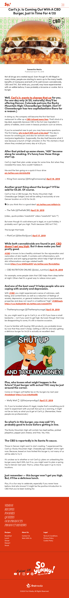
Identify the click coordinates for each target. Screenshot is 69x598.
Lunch (7, 538)
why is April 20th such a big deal (33, 132)
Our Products (14, 521)
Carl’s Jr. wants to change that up (31, 97)
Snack (7, 545)
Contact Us (26, 536)
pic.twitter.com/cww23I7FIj (39, 303)
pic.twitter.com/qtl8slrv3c (48, 204)
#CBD (7, 253)
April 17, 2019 (39, 235)
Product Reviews (15, 525)
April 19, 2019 (37, 210)
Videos (9, 505)
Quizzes (9, 517)
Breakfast (8, 536)
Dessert (7, 543)
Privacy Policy (48, 538)
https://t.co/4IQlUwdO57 (22, 263)
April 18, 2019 (53, 178)
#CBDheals (57, 300)
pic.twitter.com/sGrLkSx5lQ (17, 173)
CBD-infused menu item (37, 119)
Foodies (10, 513)
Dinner (7, 540)
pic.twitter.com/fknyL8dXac (47, 263)
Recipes (9, 509)
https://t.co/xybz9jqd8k (27, 394)
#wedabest (10, 394)
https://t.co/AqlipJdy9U (15, 303)
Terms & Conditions (50, 536)
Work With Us (27, 538)
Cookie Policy (48, 540)
